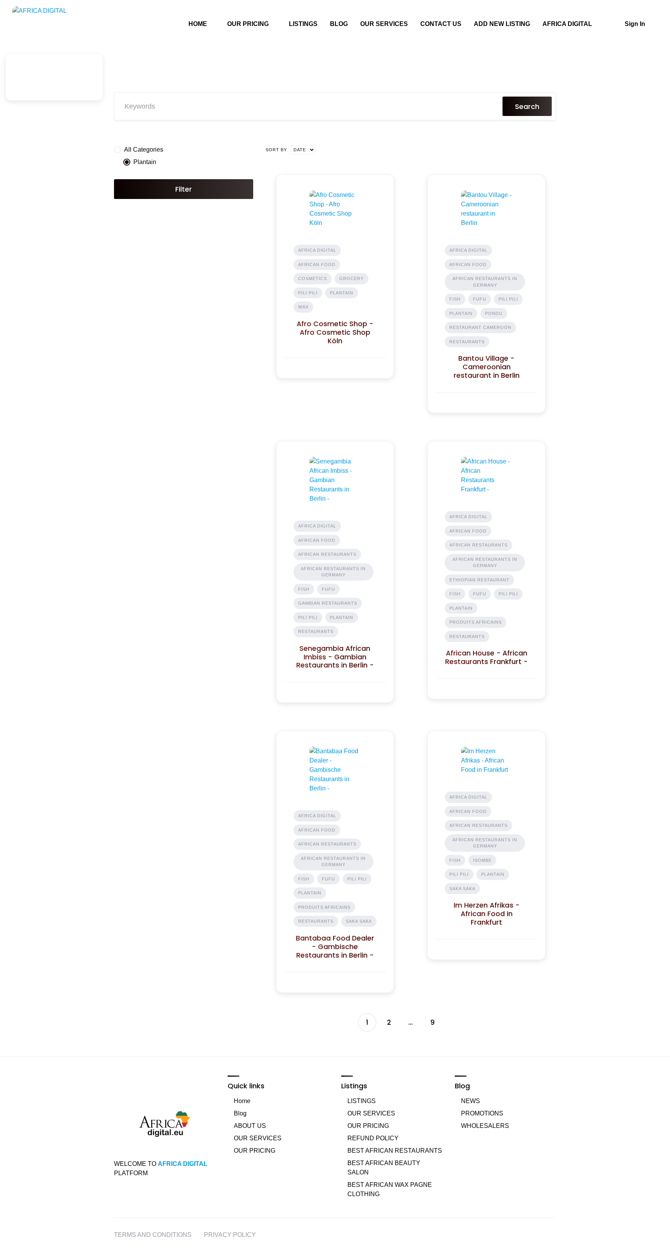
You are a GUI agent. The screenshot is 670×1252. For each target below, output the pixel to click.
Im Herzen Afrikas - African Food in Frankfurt (487, 914)
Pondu (493, 313)
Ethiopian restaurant (479, 580)
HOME (197, 24)
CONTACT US (440, 24)
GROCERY (351, 278)
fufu (479, 299)
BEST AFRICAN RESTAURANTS (394, 1150)
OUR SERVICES (384, 24)
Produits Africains (475, 622)
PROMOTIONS (482, 1113)
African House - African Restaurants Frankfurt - (486, 657)
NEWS (470, 1101)
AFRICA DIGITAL (567, 24)
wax (303, 306)
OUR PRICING (248, 24)
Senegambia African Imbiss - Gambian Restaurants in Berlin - (335, 657)
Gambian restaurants (327, 603)
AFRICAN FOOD (316, 264)
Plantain (341, 293)
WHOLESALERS (485, 1125)
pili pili (308, 293)
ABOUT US (250, 1125)
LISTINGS (303, 24)
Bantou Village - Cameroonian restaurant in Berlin (487, 367)
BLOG (339, 24)
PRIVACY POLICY (230, 1234)
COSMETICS (312, 278)
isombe (482, 860)
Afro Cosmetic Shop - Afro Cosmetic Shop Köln (335, 332)
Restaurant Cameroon (480, 327)
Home (242, 1101)
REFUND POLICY (373, 1138)
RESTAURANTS (467, 341)
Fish (455, 299)
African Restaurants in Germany (484, 281)
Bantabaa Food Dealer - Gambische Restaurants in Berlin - (335, 947)
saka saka (359, 921)
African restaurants (327, 554)
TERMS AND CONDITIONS (153, 1234)
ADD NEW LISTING (502, 24)
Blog (240, 1113)
